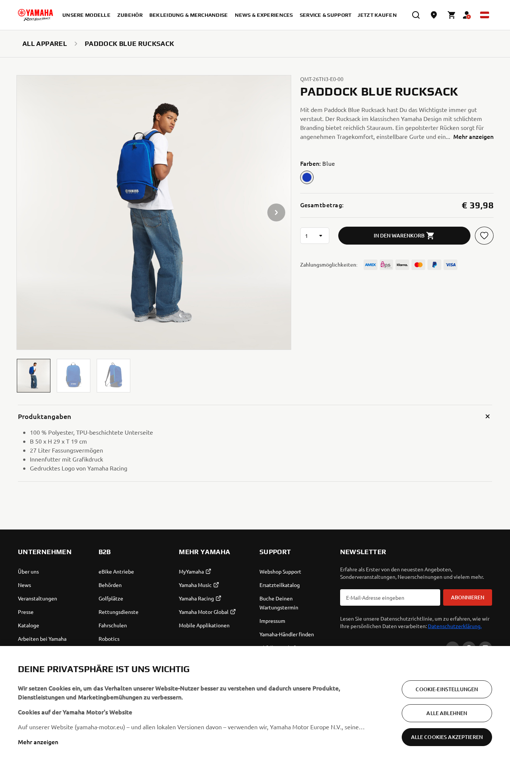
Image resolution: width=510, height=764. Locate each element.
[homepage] (35, 15)
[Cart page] (451, 14)
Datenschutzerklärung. (455, 625)
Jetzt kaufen (377, 15)
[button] (33, 375)
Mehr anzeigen (38, 741)
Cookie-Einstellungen (447, 689)
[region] (255, 705)
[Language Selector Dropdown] (484, 14)
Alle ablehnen (446, 713)
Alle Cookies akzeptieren (447, 736)
